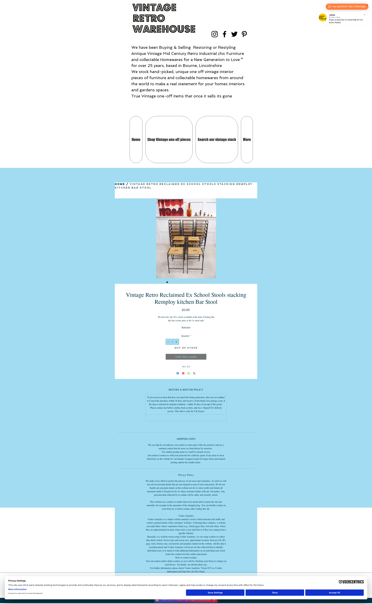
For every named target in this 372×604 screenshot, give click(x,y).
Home (120, 184)
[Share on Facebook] (177, 373)
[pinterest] (244, 34)
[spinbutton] (172, 342)
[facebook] (224, 34)
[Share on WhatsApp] (189, 373)
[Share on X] (194, 373)
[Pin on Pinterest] (183, 373)
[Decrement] (168, 342)
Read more (186, 327)
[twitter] (234, 34)
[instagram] (214, 34)
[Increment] (177, 342)
